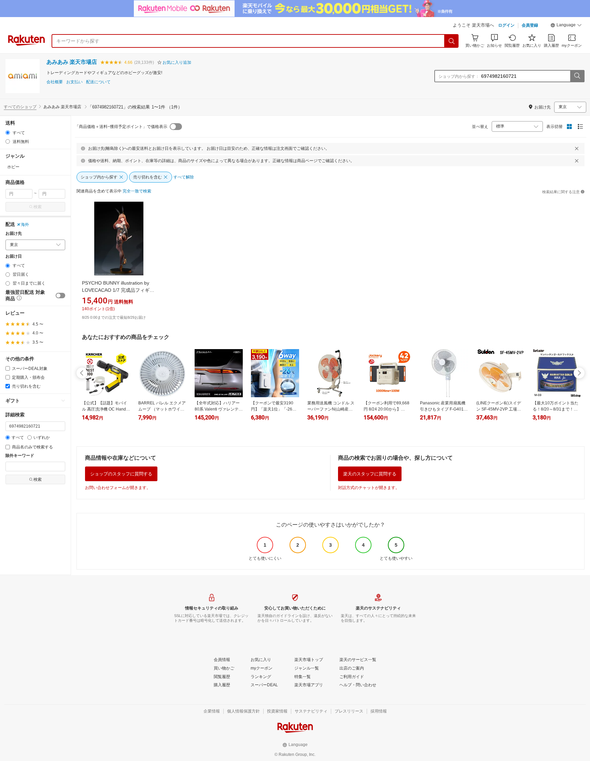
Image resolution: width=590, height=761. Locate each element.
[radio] (7, 132)
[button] (566, 26)
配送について (98, 82)
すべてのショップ (20, 106)
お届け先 (13, 233)
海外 (25, 224)
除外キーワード (19, 456)
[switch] (60, 295)
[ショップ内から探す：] (577, 76)
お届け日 (13, 256)
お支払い (74, 82)
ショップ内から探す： (458, 76)
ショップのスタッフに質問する (121, 473)
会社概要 (54, 82)
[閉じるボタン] (577, 148)
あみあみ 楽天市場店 (71, 62)
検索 (37, 206)
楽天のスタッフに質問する (369, 473)
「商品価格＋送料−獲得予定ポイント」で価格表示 (121, 126)
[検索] (452, 41)
